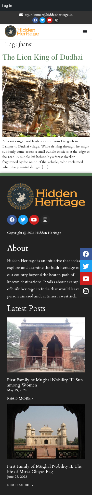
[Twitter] (42, 20)
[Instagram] (57, 20)
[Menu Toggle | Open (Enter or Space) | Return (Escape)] (84, 31)
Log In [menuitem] (7, 5)
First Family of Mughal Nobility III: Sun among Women (45, 382)
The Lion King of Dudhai (42, 56)
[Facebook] (35, 20)
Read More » (20, 398)
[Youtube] (50, 20)
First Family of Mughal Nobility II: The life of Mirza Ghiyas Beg (44, 469)
